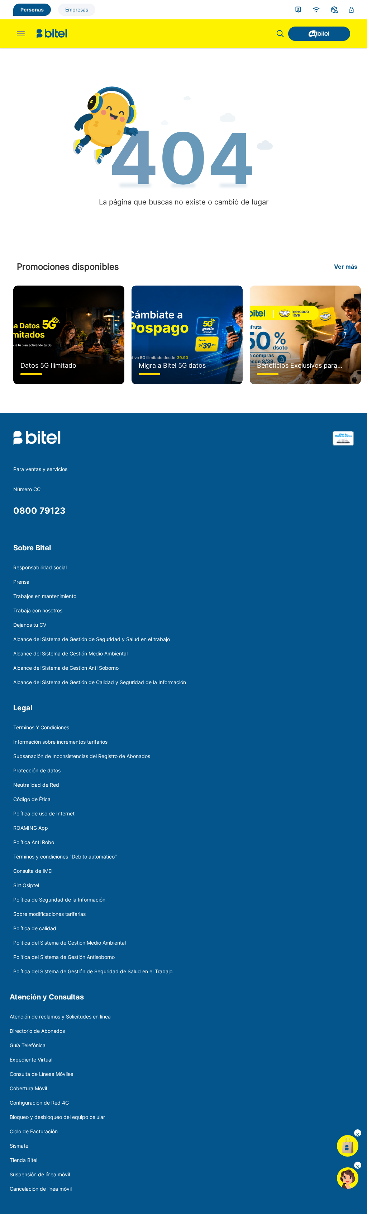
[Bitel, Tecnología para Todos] (52, 34)
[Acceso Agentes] (351, 10)
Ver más (345, 266)
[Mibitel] (319, 34)
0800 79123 (39, 510)
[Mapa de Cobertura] (316, 9)
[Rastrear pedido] (334, 9)
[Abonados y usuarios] (298, 9)
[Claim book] (343, 447)
